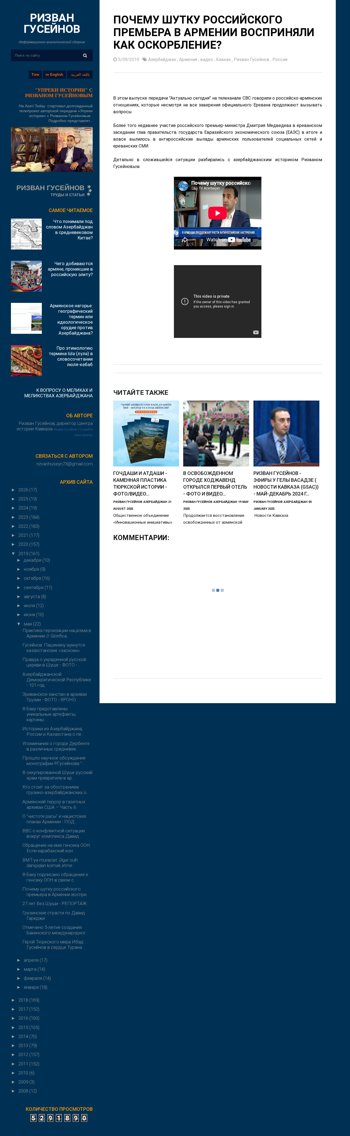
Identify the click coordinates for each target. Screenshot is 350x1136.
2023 (23, 517)
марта (30, 969)
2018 (23, 1000)
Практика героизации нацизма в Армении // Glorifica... (56, 633)
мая (28, 624)
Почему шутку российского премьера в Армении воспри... (55, 891)
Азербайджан (162, 59)
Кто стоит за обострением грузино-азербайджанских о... (55, 789)
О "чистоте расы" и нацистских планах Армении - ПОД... (54, 818)
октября (33, 578)
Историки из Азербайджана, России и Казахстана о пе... (53, 731)
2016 (23, 1018)
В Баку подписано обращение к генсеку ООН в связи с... (55, 877)
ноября (32, 569)
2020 (23, 544)
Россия (279, 59)
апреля (32, 960)
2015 (23, 1027)
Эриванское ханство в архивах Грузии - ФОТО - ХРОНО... (54, 696)
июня (30, 614)
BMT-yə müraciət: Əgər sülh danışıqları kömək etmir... (50, 862)
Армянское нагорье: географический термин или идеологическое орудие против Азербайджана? (71, 319)
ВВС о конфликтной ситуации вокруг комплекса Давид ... (53, 833)
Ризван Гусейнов (65, 429)
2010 (23, 1073)
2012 (23, 1054)
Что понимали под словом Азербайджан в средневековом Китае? (69, 229)
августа (32, 596)
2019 (23, 553)
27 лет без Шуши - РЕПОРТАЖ (54, 903)
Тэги (35, 75)
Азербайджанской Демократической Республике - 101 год (56, 679)
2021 (23, 535)
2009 (23, 1082)
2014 (23, 1036)
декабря (33, 560)
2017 (23, 1009)
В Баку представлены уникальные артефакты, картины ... (49, 714)
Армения (188, 59)
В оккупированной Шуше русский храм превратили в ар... (57, 775)
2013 (23, 1045)
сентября (34, 587)
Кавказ (224, 59)
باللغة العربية (80, 75)
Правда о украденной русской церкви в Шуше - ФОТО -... (54, 662)
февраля (33, 978)
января (32, 987)
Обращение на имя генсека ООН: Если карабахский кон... (56, 847)
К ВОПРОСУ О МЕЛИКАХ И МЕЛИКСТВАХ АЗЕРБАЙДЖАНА (58, 392)
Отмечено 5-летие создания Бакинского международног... (55, 930)
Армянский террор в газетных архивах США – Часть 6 (53, 804)
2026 (23, 489)
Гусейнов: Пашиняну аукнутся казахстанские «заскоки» (53, 647)
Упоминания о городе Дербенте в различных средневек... (56, 746)
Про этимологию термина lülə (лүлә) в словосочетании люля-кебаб (71, 356)
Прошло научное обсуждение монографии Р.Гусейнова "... (54, 760)
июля (30, 605)
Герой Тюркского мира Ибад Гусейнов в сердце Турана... (53, 944)
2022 (23, 526)
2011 (23, 1064)
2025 (23, 499)
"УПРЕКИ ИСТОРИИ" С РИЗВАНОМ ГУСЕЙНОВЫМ (59, 92)
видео (207, 59)
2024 (23, 508)
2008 (23, 1091)
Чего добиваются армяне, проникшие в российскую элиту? (70, 269)
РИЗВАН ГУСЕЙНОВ (52, 23)
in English (54, 75)
